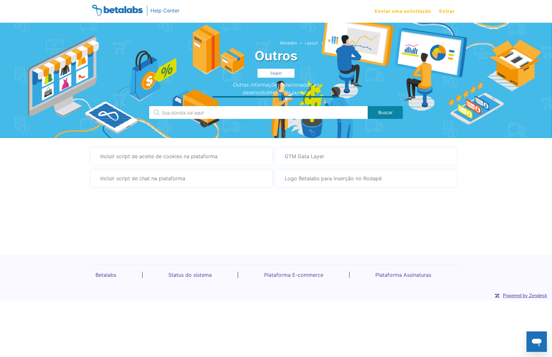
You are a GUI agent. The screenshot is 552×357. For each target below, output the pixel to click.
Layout (311, 42)
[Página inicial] (117, 11)
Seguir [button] (276, 73)
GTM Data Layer (304, 156)
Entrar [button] (447, 11)
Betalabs (288, 42)
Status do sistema (190, 275)
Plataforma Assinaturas (403, 275)
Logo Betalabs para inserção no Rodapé (333, 178)
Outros (333, 42)
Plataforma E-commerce (293, 275)
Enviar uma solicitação (403, 11)
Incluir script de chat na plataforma (142, 178)
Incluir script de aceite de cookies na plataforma (159, 156)
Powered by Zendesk (525, 295)
